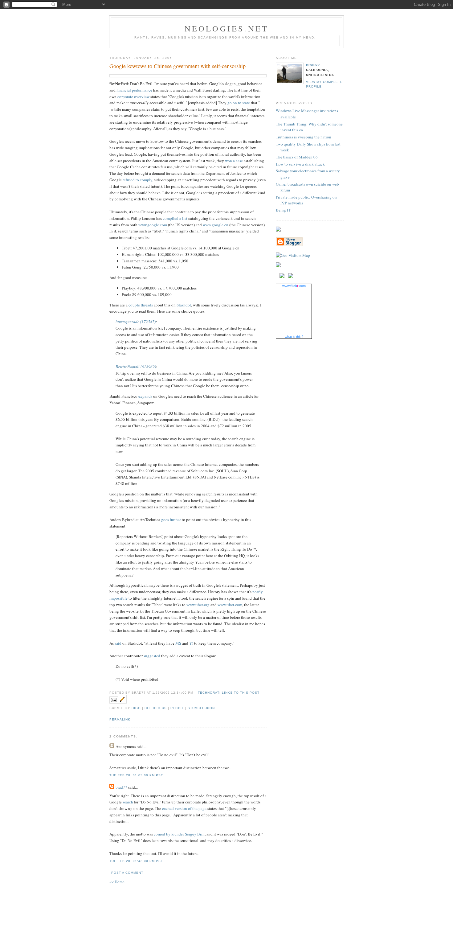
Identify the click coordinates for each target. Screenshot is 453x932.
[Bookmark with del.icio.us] (282, 276)
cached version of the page (184, 808)
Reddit (177, 708)
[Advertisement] (226, 902)
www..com (294, 286)
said (118, 643)
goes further (171, 519)
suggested (152, 656)
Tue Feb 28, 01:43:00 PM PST (136, 861)
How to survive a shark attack (300, 164)
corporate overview (133, 96)
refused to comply (137, 180)
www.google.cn (215, 225)
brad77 (121, 787)
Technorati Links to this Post (228, 692)
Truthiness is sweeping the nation (303, 137)
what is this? (294, 337)
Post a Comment (127, 872)
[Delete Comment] (164, 775)
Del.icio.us (156, 708)
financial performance (134, 90)
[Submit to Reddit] (290, 276)
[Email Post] (113, 702)
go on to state (238, 102)
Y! (191, 643)
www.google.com (152, 225)
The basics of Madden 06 (297, 157)
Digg (136, 708)
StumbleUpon (201, 708)
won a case (234, 160)
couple (134, 305)
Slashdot (184, 305)
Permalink (119, 719)
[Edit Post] (122, 702)
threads (147, 305)
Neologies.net (227, 28)
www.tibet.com (230, 604)
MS (178, 643)
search (128, 802)
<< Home (116, 882)
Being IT (283, 210)
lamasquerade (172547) (136, 321)
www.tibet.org (198, 604)
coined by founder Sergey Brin (179, 834)
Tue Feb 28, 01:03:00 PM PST (136, 775)
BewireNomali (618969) (136, 366)
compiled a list (175, 218)
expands (145, 396)
